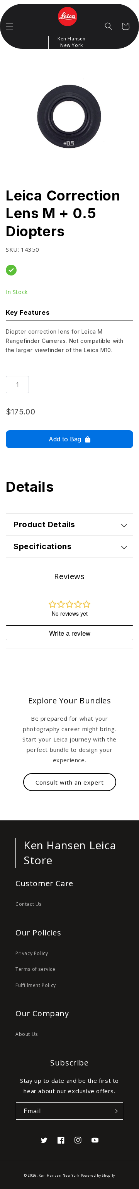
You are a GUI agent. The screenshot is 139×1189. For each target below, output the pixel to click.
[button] (9, 26)
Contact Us (28, 904)
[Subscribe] (114, 1111)
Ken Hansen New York (59, 1175)
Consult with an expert (70, 782)
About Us (26, 1034)
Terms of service (35, 969)
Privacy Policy (31, 953)
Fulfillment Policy (35, 985)
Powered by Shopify (98, 1175)
